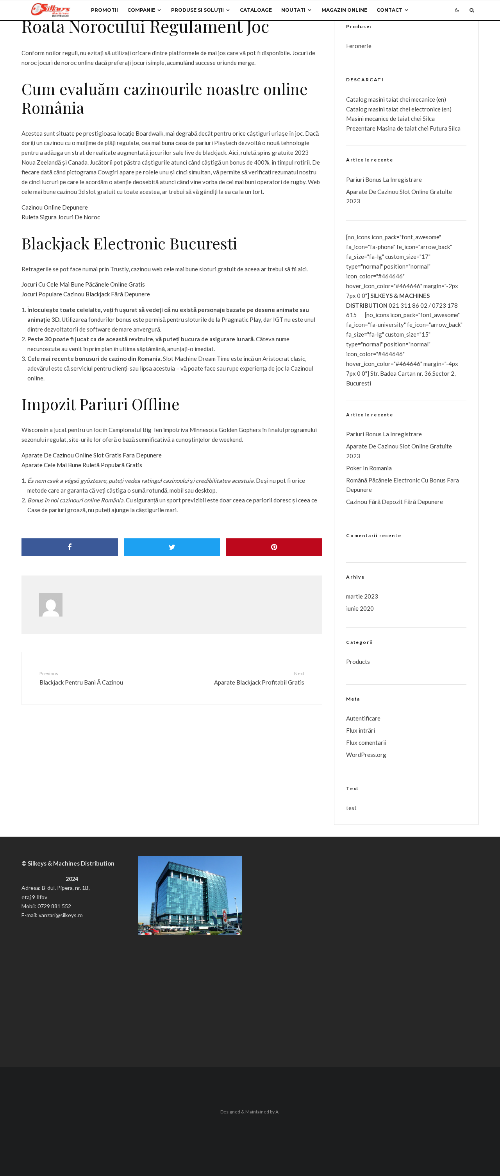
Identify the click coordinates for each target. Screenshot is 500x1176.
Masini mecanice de (371, 118)
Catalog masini (366, 109)
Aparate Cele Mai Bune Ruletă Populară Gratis (81, 464)
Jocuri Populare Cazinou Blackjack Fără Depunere (85, 294)
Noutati (293, 10)
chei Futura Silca (439, 128)
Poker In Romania (369, 467)
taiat (392, 109)
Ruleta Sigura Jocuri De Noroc (60, 216)
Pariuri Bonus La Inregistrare (384, 179)
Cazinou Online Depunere (54, 207)
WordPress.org (366, 754)
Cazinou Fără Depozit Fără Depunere (394, 501)
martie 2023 (362, 596)
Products (358, 661)
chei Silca (422, 118)
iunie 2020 (360, 608)
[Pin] (274, 547)
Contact (389, 10)
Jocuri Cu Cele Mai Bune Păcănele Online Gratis (83, 284)
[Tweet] (172, 547)
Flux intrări (360, 730)
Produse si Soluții (197, 10)
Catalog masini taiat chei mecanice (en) (396, 99)
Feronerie (358, 45)
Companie (141, 10)
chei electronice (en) (425, 109)
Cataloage (256, 10)
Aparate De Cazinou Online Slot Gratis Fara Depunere (91, 455)
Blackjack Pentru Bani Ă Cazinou (81, 678)
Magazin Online (344, 10)
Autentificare (363, 718)
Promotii (104, 10)
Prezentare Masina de (375, 128)
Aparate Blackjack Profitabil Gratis (259, 678)
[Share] (69, 547)
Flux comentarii (366, 742)
